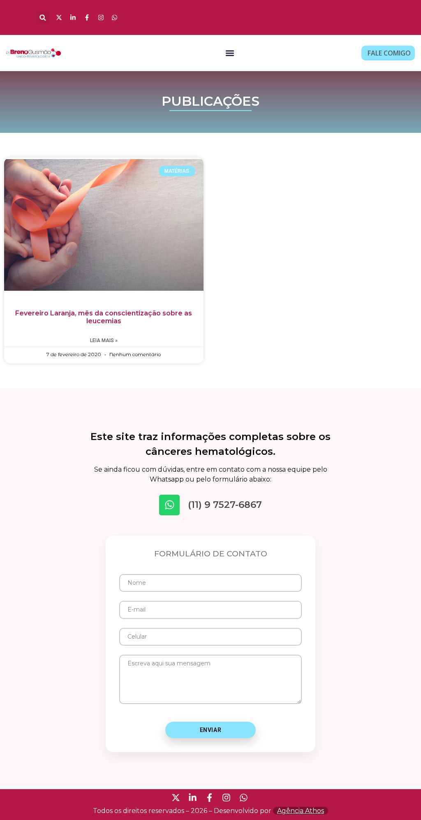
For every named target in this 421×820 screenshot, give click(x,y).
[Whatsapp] (169, 505)
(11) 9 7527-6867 (225, 504)
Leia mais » (104, 340)
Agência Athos (300, 811)
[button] (43, 17)
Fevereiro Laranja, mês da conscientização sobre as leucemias (103, 317)
